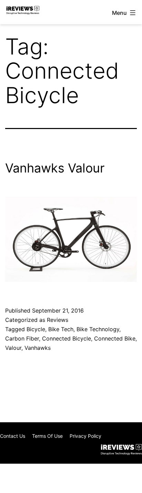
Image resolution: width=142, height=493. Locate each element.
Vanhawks (37, 347)
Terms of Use (47, 436)
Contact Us (12, 436)
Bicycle (36, 329)
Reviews (57, 319)
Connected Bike (114, 338)
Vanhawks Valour (54, 168)
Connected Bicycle (66, 338)
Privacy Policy (85, 436)
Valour (13, 347)
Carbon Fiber (22, 338)
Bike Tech (60, 329)
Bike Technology (98, 329)
